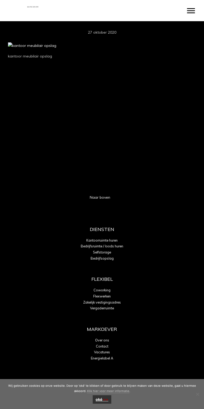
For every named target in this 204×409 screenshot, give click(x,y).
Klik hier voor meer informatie (108, 391)
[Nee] (197, 394)
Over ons (102, 340)
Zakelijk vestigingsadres (102, 302)
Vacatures (102, 352)
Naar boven (100, 197)
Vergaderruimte (102, 308)
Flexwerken (102, 296)
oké (99, 399)
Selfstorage (102, 252)
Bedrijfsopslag (102, 258)
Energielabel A (102, 358)
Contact (102, 346)
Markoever (32, 6)
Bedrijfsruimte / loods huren (102, 246)
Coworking (102, 290)
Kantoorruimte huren (102, 240)
